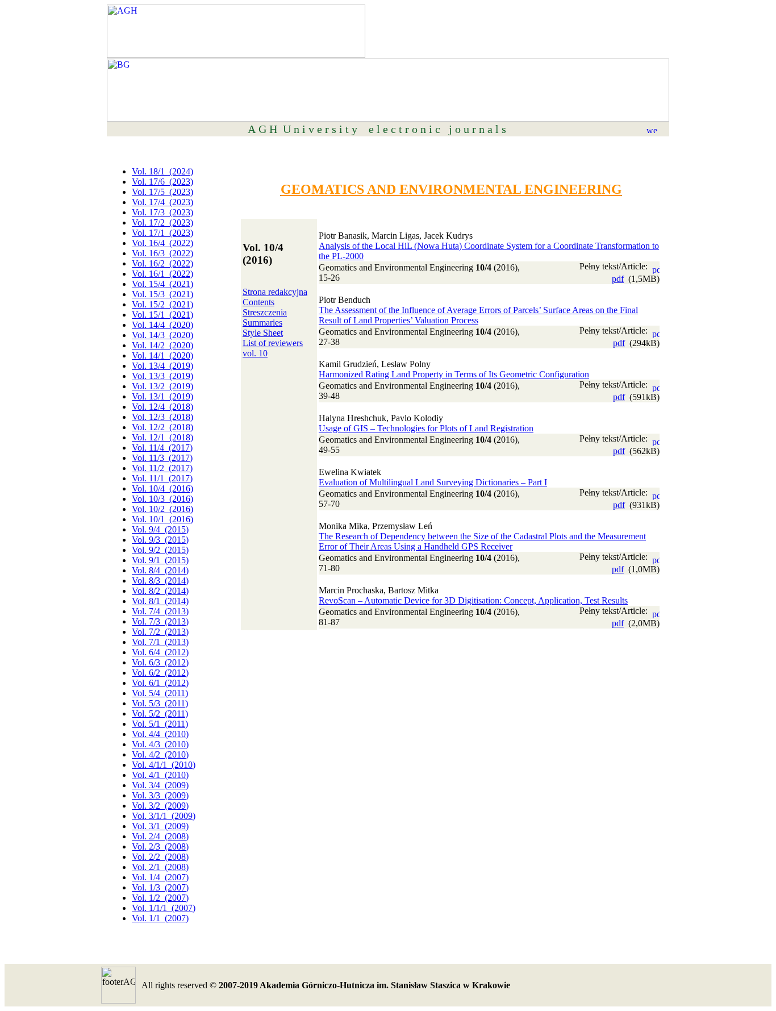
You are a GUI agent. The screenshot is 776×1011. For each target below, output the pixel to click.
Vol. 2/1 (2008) (160, 867)
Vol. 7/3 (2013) (160, 621)
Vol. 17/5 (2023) (162, 192)
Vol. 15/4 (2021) (162, 284)
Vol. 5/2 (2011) (160, 713)
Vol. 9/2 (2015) (160, 550)
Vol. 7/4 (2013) (160, 611)
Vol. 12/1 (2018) (162, 437)
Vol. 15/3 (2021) (162, 294)
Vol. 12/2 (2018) (162, 427)
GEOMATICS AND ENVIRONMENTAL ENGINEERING (451, 189)
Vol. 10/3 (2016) (162, 499)
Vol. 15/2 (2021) (162, 304)
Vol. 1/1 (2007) (160, 918)
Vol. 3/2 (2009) (160, 805)
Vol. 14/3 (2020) (162, 335)
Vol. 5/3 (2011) (160, 703)
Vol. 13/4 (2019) (162, 366)
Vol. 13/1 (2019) (162, 396)
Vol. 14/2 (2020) (162, 345)
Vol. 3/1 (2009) (160, 826)
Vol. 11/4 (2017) (162, 447)
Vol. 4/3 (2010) (160, 744)
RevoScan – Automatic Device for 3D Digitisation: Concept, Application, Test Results (473, 600)
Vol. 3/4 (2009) (160, 785)
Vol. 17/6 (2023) (162, 181)
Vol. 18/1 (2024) (162, 171)
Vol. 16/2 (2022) (162, 263)
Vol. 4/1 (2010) (160, 775)
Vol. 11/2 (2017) (162, 468)
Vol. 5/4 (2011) (160, 693)
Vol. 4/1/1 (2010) (163, 764)
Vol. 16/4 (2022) (162, 243)
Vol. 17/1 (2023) (162, 233)
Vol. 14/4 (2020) (162, 325)
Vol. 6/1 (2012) (160, 683)
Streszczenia (265, 312)
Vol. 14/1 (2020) (162, 355)
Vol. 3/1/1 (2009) (163, 816)
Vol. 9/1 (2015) (160, 560)
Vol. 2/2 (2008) (160, 857)
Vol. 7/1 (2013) (160, 642)
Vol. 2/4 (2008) (160, 836)
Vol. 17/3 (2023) (162, 212)
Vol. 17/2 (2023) (162, 222)
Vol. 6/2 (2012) (160, 672)
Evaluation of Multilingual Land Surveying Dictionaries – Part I (433, 482)
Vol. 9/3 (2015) (160, 539)
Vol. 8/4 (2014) (160, 570)
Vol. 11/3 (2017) (162, 458)
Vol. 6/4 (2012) (160, 652)
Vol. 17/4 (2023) (162, 202)
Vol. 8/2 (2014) (160, 591)
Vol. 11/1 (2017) (162, 478)
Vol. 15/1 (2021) (162, 314)
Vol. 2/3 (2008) (160, 846)
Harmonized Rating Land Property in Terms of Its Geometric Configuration (454, 374)
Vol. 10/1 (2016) (162, 519)
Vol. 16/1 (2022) (162, 273)
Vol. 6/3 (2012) (160, 662)
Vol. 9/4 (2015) (160, 529)
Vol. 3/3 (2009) (160, 795)
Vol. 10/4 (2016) (162, 488)
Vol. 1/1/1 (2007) (163, 908)
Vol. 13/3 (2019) (162, 376)
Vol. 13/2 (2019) (162, 386)
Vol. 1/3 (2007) (160, 887)
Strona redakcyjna (275, 292)
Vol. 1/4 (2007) (160, 877)
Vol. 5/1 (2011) (160, 724)
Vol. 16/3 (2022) (162, 253)
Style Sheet (263, 333)
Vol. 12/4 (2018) (162, 406)
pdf (618, 279)
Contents (258, 302)
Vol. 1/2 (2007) (160, 897)
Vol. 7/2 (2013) (160, 631)
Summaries (262, 322)
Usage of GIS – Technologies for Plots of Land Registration (426, 428)
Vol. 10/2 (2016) (162, 509)
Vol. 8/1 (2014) (160, 601)
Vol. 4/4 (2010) (160, 734)
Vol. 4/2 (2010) (160, 754)
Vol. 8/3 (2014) (160, 580)
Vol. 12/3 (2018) (162, 417)
